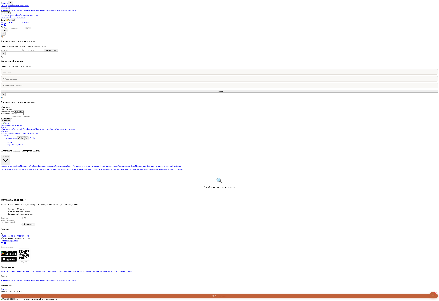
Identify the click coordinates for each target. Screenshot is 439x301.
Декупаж (37, 271)
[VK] (2, 25)
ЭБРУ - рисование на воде (52, 271)
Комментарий (6, 118)
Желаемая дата (6, 109)
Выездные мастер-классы (66, 10)
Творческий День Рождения (24, 10)
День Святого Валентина (72, 271)
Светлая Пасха (61, 166)
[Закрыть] (10, 3)
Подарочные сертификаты (45, 10)
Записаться (6, 121)
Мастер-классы (23, 6)
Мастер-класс (6, 107)
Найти (28, 28)
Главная (4, 6)
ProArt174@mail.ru (10, 241)
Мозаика (123, 271)
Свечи (69, 166)
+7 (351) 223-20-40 (22, 22)
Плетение (41, 166)
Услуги (4, 8)
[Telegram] (5, 25)
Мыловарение (140, 166)
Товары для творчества (29, 15)
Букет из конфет (15, 271)
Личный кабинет (18, 18)
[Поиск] (26, 138)
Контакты (5, 18)
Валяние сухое (28, 271)
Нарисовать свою (221, 296)
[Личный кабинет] (30, 138)
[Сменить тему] (20, 138)
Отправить (219, 91)
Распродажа (50, 166)
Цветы (97, 166)
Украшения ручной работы (83, 166)
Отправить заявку (51, 50)
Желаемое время (7, 111)
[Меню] (2, 123)
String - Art (5, 271)
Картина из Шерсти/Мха (110, 271)
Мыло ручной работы (28, 166)
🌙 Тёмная (10, 20)
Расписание (12, 6)
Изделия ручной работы (10, 15)
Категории (5, 156)
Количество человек (9, 114)
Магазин (5, 13)
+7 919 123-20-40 (7, 22)
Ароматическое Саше (126, 166)
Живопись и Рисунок (91, 271)
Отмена (4, 30)
